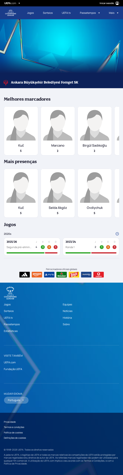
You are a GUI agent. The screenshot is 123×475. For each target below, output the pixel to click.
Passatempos (12, 324)
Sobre (66, 324)
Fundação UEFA (13, 369)
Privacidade (10, 421)
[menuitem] (31, 13)
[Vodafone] (98, 275)
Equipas (67, 304)
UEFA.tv (8, 317)
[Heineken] (61, 275)
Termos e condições (14, 427)
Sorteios (9, 311)
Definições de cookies (15, 437)
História (67, 317)
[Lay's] (74, 275)
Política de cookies (13, 432)
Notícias (67, 311)
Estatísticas (11, 331)
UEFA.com (10, 362)
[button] (90, 13)
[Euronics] (86, 275)
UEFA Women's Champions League (10, 13)
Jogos (7, 304)
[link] (30, 13)
